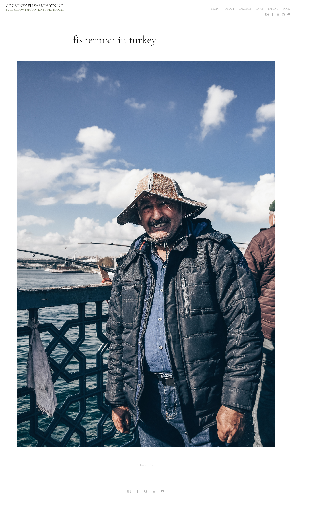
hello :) (216, 8)
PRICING (273, 8)
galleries (245, 8)
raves (260, 8)
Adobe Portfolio (151, 501)
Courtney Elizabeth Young (34, 5)
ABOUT (229, 8)
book (286, 8)
